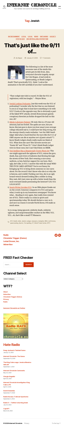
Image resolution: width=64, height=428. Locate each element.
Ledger (28, 221)
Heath (15, 221)
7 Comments (46, 58)
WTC (48, 223)
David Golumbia (9, 391)
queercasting (14, 223)
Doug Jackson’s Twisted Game (14, 350)
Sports (21, 223)
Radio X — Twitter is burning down (15, 403)
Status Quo (20, 39)
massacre (35, 221)
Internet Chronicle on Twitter (14, 308)
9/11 (11, 221)
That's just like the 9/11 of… (32, 48)
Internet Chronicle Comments (14, 370)
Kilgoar (20, 58)
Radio (6, 235)
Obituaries (44, 36)
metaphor (41, 221)
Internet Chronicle (15, 423)
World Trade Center (40, 223)
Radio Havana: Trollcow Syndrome (15, 397)
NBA (46, 221)
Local (23, 36)
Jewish (24, 221)
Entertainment (14, 36)
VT (33, 223)
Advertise (7, 244)
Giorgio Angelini (9, 376)
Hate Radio (11, 345)
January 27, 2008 (32, 58)
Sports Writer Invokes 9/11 (21, 187)
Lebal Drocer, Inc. (11, 241)
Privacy (6, 299)
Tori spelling (27, 223)
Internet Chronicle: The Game (14, 356)
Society (53, 36)
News (36, 36)
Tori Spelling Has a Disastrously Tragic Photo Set (29, 151)
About (5, 292)
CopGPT (6, 409)
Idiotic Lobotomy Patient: (20, 122)
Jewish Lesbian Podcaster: (20, 104)
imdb (19, 221)
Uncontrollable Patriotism (37, 39)
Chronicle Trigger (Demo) (15, 238)
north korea (51, 221)
